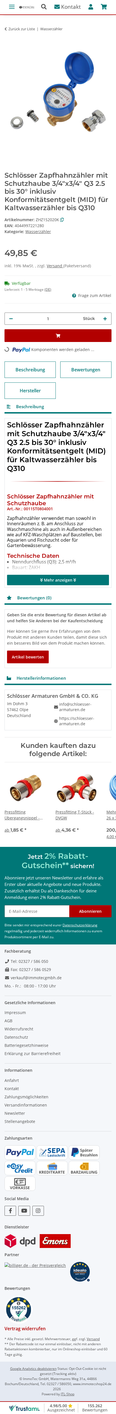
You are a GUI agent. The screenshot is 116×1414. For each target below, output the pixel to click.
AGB (8, 1020)
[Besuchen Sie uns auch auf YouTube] (24, 1211)
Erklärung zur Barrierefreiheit (33, 1053)
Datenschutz (16, 1037)
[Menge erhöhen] (105, 318)
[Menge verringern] (11, 318)
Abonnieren (90, 911)
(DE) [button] (47, 289)
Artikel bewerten (28, 657)
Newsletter (15, 1113)
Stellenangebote (20, 1121)
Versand (55, 265)
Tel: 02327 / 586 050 (29, 961)
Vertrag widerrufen (25, 1328)
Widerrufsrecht (19, 1029)
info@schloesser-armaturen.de (75, 706)
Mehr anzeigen (58, 580)
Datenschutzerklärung (80, 925)
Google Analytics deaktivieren (33, 1368)
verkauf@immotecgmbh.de (36, 977)
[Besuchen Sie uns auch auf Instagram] (38, 1211)
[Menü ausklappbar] (12, 4)
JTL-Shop (67, 1394)
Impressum (15, 1012)
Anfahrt (12, 1080)
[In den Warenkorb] (9, 38)
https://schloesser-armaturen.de (76, 721)
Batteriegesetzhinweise (26, 1045)
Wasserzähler (38, 231)
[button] (46, 7)
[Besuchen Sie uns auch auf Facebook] (10, 1211)
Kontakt (70, 6)
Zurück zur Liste (21, 28)
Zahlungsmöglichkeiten (26, 1096)
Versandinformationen (26, 1105)
